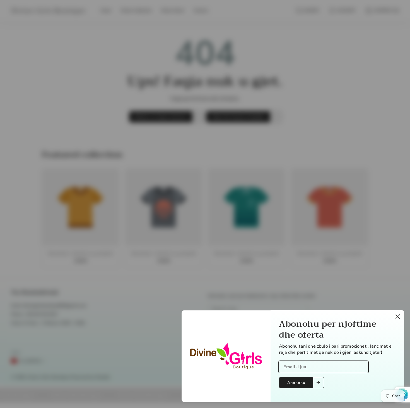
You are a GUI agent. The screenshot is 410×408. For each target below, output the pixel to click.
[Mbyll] (397, 316)
